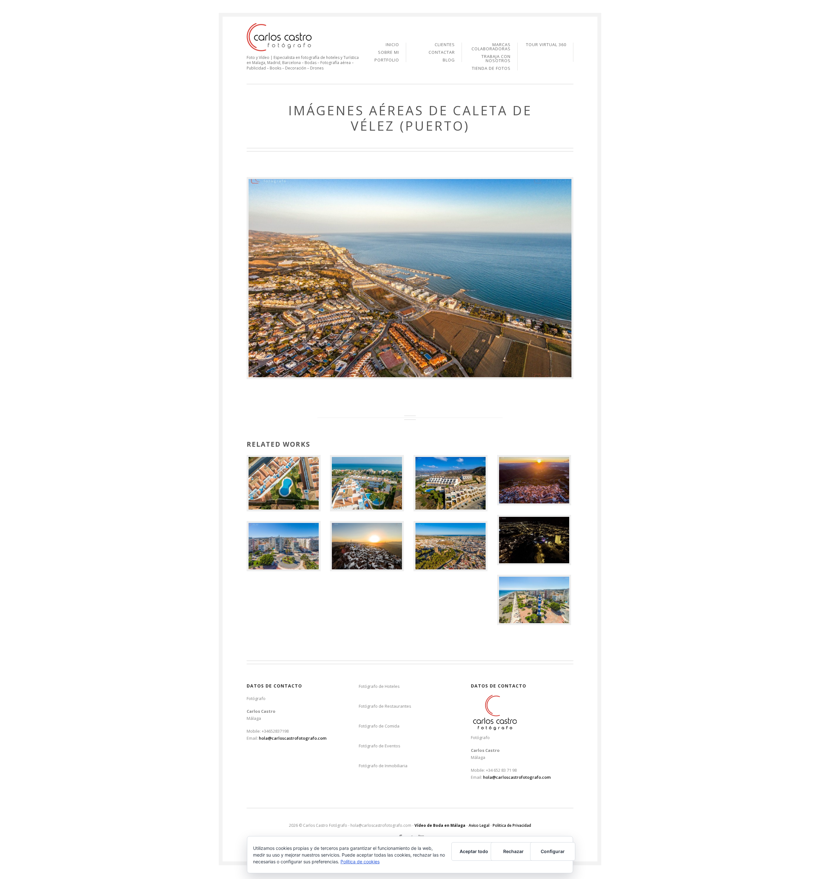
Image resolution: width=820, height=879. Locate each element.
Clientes (445, 45)
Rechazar (513, 851)
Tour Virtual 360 (546, 45)
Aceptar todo (474, 851)
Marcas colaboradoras (491, 47)
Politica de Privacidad (512, 825)
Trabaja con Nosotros (496, 58)
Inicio (392, 45)
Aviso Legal (479, 825)
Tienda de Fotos (491, 68)
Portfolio (386, 60)
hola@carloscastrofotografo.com (292, 738)
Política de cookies (360, 861)
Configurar (553, 851)
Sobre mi (388, 52)
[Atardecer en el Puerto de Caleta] (410, 278)
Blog (449, 60)
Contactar (442, 52)
